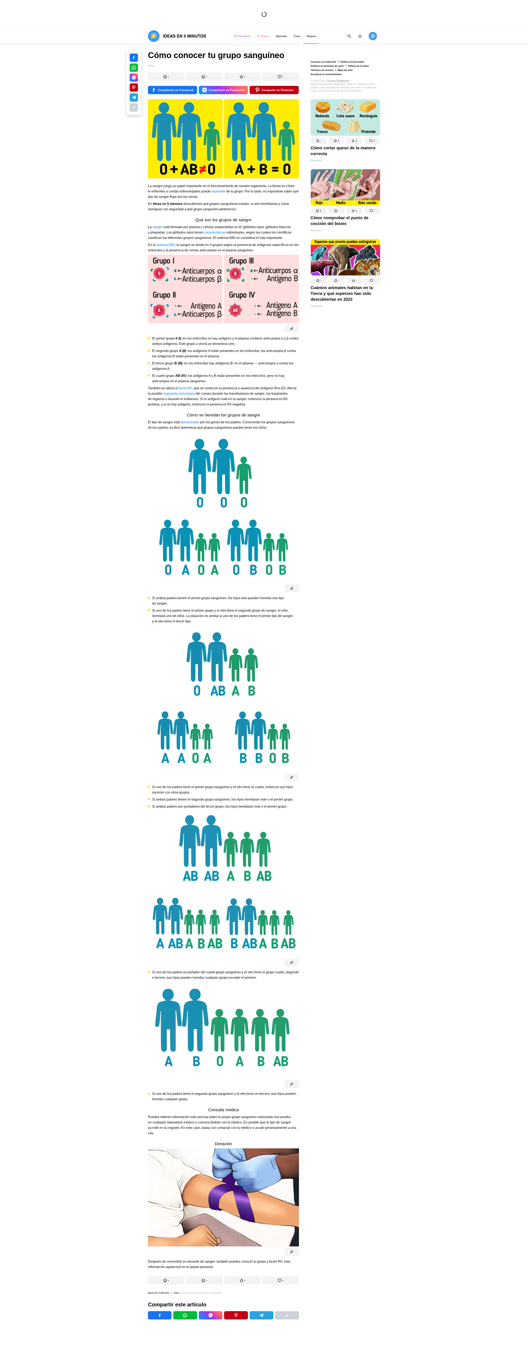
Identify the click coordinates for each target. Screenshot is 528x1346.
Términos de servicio (322, 70)
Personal (244, 36)
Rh (189, 388)
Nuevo (265, 36)
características (215, 232)
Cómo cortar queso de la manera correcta (343, 151)
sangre (157, 227)
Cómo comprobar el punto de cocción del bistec (339, 220)
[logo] (177, 36)
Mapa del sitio (345, 70)
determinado (190, 422)
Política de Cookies (358, 66)
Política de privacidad (352, 62)
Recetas (316, 160)
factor (183, 388)
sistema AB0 (165, 245)
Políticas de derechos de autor (327, 66)
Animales (317, 306)
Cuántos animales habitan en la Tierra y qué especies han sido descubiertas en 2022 (342, 293)
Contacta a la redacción (323, 62)
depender (218, 191)
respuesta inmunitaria (179, 393)
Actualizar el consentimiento (326, 74)
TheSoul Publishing (338, 80)
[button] (319, 141)
